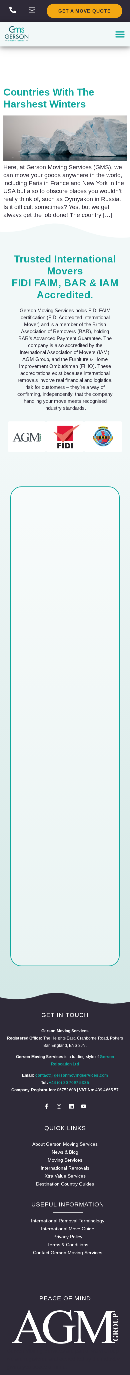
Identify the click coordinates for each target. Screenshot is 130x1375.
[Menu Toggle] (120, 34)
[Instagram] (59, 1106)
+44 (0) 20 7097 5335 (69, 1082)
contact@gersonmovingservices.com (71, 1075)
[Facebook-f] (46, 1106)
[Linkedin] (71, 1106)
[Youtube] (83, 1106)
